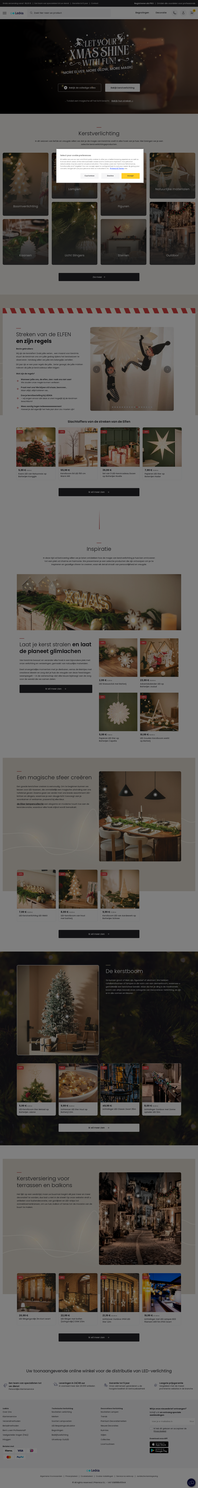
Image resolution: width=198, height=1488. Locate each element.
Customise (89, 176)
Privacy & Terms (117, 168)
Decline (110, 176)
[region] (100, 166)
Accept (130, 176)
